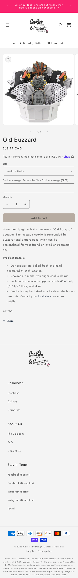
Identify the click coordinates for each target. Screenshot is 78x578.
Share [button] (10, 321)
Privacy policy (45, 551)
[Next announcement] (71, 6)
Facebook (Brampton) (21, 483)
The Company (16, 434)
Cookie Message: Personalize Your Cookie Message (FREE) (35, 180)
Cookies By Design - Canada (37, 546)
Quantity (7, 197)
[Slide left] (31, 132)
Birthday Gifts (32, 43)
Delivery (13, 401)
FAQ (10, 442)
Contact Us (14, 451)
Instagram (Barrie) (19, 491)
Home (13, 43)
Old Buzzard (55, 43)
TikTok (11, 508)
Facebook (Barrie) (19, 474)
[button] (7, 25)
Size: (5, 163)
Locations (13, 393)
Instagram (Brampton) (21, 500)
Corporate (14, 410)
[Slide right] (47, 132)
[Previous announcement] (7, 6)
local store (44, 296)
